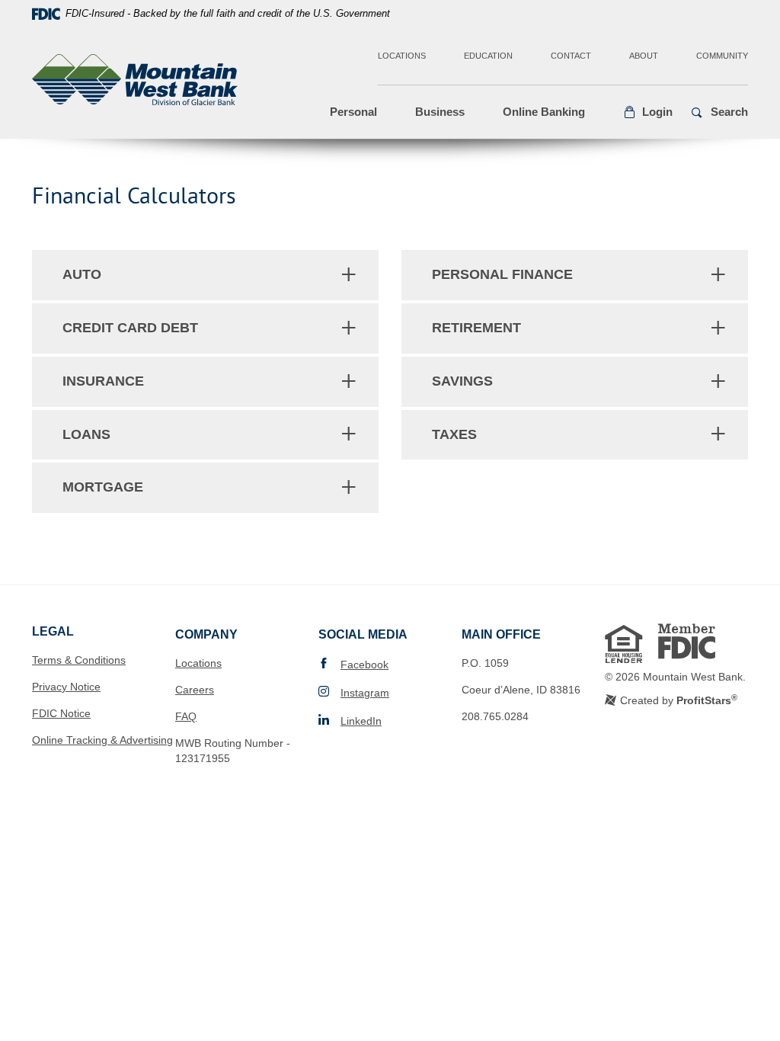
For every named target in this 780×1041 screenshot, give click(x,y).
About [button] (643, 55)
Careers (194, 690)
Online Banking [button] (544, 111)
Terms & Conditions (79, 660)
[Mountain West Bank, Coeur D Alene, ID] (135, 82)
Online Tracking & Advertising (102, 740)
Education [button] (488, 55)
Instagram (364, 693)
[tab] (205, 275)
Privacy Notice (66, 687)
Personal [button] (353, 111)
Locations (402, 55)
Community (722, 55)
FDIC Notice (61, 713)
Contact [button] (571, 55)
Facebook (364, 664)
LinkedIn (361, 721)
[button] (648, 112)
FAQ (186, 716)
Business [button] (440, 111)
